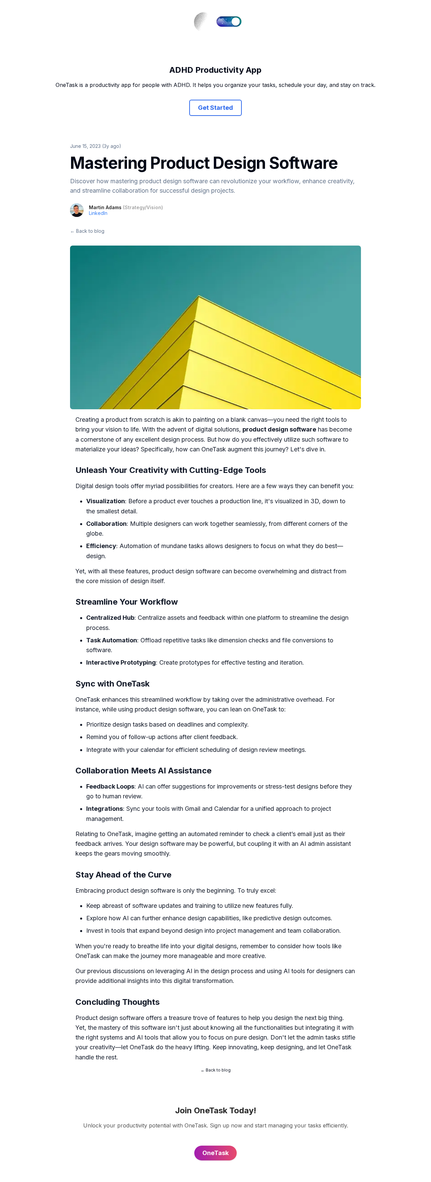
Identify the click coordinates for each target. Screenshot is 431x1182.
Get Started (215, 107)
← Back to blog (87, 231)
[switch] (229, 21)
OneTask (213, 449)
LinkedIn (98, 213)
